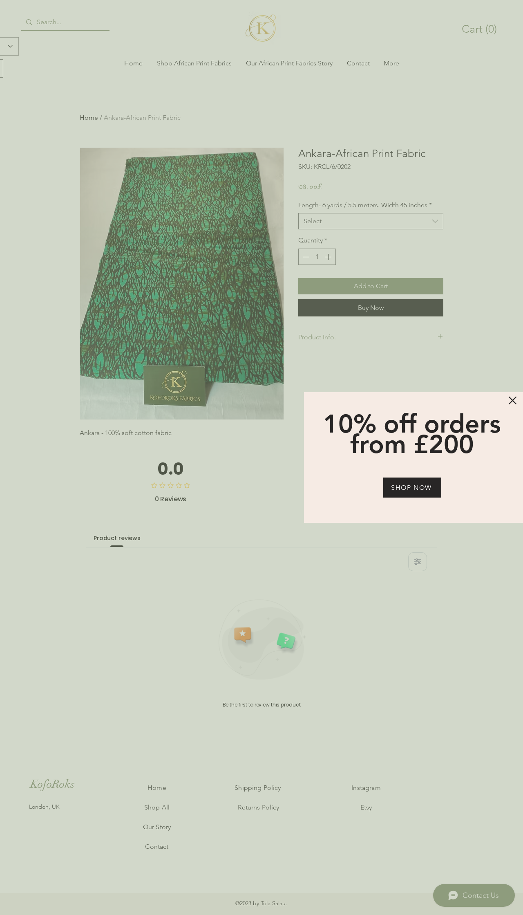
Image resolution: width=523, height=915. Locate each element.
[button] (512, 400)
